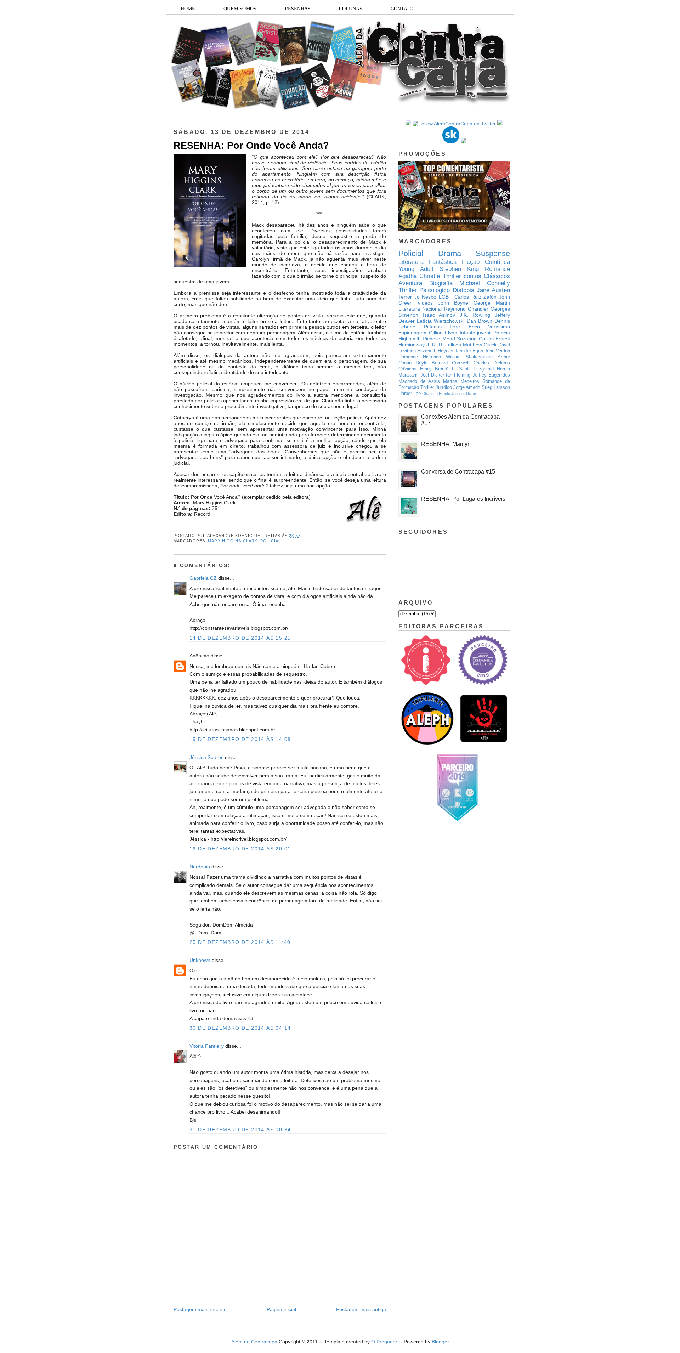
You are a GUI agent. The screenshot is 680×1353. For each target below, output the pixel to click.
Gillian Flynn (443, 332)
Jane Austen (493, 290)
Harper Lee (409, 393)
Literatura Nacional (420, 309)
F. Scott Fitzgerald (473, 369)
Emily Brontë (434, 369)
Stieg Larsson (496, 387)
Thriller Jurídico (436, 387)
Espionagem (412, 332)
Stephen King (459, 269)
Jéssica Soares (206, 757)
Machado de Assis (419, 381)
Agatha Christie (419, 276)
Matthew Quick (480, 344)
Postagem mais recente (200, 1309)
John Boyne (453, 303)
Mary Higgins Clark (232, 541)
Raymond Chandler (466, 309)
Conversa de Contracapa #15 (458, 472)
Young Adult (416, 269)
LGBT (445, 297)
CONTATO (402, 8)
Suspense (493, 253)
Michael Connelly (484, 283)
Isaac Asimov (439, 315)
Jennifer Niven (463, 393)
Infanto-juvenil (475, 332)
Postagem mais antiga (361, 1309)
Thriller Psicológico (424, 290)
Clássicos (497, 276)
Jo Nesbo (425, 297)
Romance (497, 269)
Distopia (463, 290)
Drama (449, 253)
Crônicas (407, 369)
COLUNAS (350, 8)
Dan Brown (479, 321)
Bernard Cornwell (450, 363)
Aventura (410, 283)
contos (472, 276)
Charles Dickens (492, 363)
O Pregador (384, 1341)
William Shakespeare (469, 357)
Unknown (199, 960)
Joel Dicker (432, 375)
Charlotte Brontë (436, 393)
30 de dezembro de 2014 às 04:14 (240, 1028)
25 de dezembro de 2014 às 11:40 (239, 942)
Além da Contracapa (254, 1341)
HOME (188, 8)
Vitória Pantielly (206, 1046)
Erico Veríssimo (489, 326)
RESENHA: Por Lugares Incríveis (463, 499)
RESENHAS (298, 8)
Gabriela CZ (203, 578)
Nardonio (199, 867)
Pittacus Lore (442, 326)
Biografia (441, 283)
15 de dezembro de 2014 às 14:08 (240, 739)
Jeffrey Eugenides (491, 375)
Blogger (440, 1341)
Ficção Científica (486, 262)
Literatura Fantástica (427, 262)
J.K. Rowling (475, 315)
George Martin (492, 303)
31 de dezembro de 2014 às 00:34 (240, 1129)
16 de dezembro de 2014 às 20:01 (240, 848)
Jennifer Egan (469, 351)
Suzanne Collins (475, 338)
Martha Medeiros (461, 381)
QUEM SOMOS (239, 8)
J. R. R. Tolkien (443, 344)
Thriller (452, 276)
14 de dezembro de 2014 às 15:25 (240, 638)
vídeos (425, 303)
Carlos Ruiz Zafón (475, 297)
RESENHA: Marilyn (446, 444)
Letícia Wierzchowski (440, 321)
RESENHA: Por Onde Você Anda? (251, 145)
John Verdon (497, 351)
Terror (405, 297)
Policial (270, 541)
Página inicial (281, 1309)
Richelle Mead (439, 338)
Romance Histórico (419, 357)
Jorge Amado (466, 387)
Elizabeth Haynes (435, 351)
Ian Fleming (458, 375)
